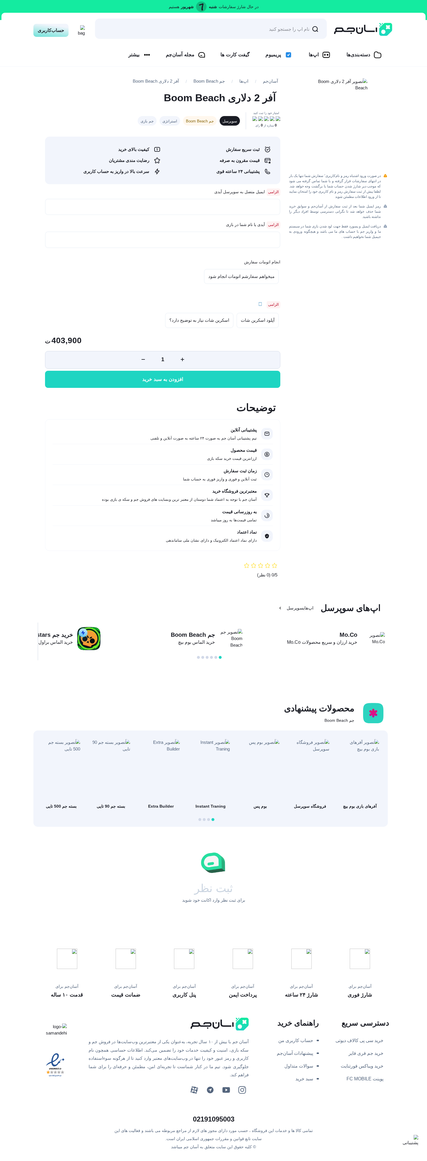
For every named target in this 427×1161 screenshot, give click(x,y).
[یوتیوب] (226, 1090)
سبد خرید (304, 1078)
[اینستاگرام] (242, 1090)
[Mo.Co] (373, 638)
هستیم (174, 6)
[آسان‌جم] (363, 29)
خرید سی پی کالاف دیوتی (359, 1040)
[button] (220, 657)
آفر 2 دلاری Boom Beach (156, 81)
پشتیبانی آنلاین (244, 429)
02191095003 (213, 1119)
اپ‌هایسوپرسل (300, 607)
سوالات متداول (298, 1066)
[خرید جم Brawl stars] (89, 638)
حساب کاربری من (295, 1040)
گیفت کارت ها (235, 54)
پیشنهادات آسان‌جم (295, 1053)
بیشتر (134, 54)
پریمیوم (273, 54)
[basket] (80, 29)
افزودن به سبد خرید (162, 379)
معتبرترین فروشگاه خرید (234, 491)
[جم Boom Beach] (231, 639)
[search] (315, 29)
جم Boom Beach (209, 81)
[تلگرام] (210, 1090)
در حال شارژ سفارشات (239, 6)
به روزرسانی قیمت (239, 511)
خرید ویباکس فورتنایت (362, 1066)
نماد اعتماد (247, 531)
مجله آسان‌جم (180, 54)
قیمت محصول (244, 450)
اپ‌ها (314, 54)
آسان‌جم (270, 81)
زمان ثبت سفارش (240, 470)
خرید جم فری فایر (366, 1053)
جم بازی (147, 121)
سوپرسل (230, 121)
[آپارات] (194, 1090)
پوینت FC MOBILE (365, 1078)
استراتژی (169, 121)
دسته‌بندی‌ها (358, 54)
